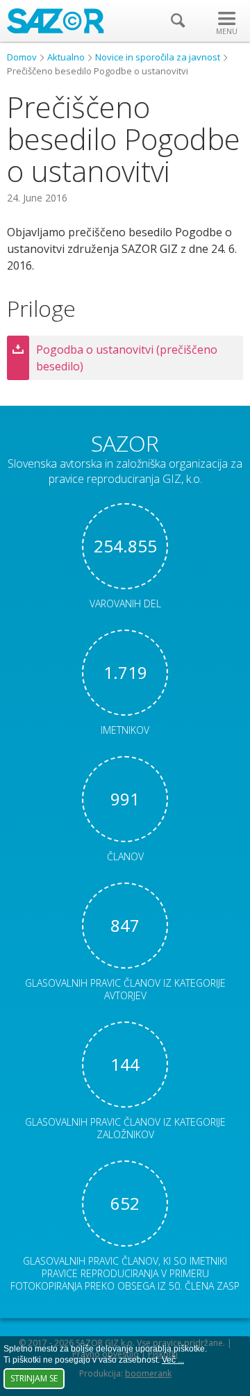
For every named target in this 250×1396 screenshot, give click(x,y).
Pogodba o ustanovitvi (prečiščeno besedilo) (126, 358)
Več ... (173, 1360)
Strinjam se (34, 1378)
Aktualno (66, 57)
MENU (227, 31)
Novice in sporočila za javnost (157, 57)
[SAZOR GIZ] (55, 29)
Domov (22, 57)
